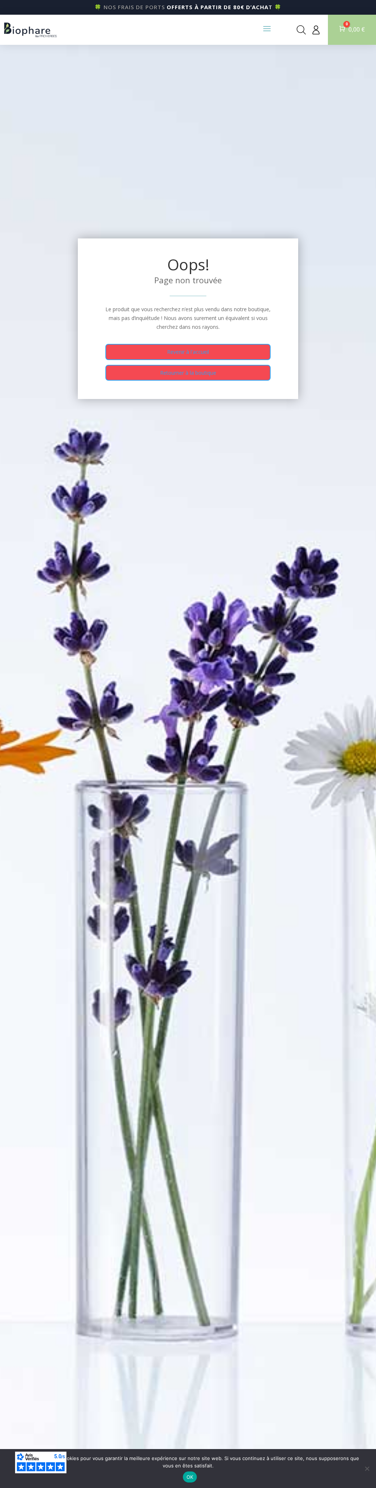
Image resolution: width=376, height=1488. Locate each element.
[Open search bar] (301, 29)
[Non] (366, 1468)
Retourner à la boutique (188, 372)
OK (190, 1477)
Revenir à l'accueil (188, 351)
